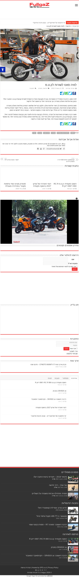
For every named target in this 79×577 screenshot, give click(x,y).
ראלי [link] (34, 133)
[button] (77, 198)
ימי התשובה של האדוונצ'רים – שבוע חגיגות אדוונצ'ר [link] (48, 416)
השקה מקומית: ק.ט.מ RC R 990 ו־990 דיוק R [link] (65, 185)
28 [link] (54, 487)
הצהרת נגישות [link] (26, 567)
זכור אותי (73, 348)
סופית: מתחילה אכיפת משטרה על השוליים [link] (49, 493)
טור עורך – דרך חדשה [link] (58, 485)
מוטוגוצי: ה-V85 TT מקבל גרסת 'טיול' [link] (51, 516)
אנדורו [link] (53, 133)
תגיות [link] (50, 378)
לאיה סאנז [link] (46, 133)
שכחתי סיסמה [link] (72, 354)
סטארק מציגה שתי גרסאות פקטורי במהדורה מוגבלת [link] (15, 185)
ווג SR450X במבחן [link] (59, 391)
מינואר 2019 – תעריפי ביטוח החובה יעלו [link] (50, 477)
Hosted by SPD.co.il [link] (39, 567)
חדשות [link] (68, 26)
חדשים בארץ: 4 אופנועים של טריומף (53, 23)
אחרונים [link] (74, 378)
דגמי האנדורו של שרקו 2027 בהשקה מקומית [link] (42, 185)
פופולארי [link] (65, 378)
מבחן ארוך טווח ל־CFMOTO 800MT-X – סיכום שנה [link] (48, 364)
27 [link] (52, 496)
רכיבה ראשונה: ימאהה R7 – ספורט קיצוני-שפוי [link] (48, 524)
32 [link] (52, 479)
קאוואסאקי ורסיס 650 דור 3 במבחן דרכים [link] (66, 160)
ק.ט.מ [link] (39, 133)
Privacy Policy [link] (53, 567)
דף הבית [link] (76, 26)
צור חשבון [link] (74, 351)
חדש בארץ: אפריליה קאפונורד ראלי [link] (52, 508)
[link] (2, 69)
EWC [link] (72, 133)
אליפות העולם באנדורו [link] (63, 133)
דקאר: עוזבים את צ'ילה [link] (12, 159)
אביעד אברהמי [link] (70, 88)
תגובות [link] (32, 88)
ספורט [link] (40, 88)
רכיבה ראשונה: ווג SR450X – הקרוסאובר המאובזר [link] (48, 399)
